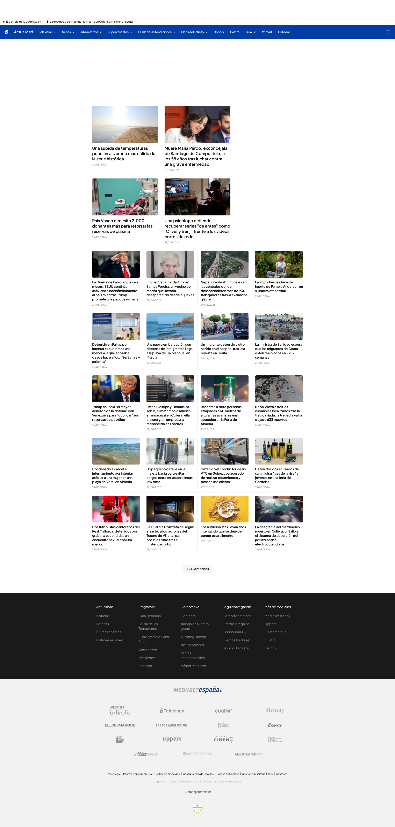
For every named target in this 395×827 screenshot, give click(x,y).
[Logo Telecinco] (171, 711)
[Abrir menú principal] (388, 32)
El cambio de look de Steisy (23, 21)
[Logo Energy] (275, 725)
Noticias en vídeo (109, 640)
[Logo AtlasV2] (146, 754)
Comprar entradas (237, 616)
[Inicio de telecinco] (6, 32)
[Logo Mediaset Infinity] (120, 711)
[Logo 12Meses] (275, 739)
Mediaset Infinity (277, 616)
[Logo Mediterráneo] (249, 754)
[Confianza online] (198, 811)
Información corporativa (137, 773)
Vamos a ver (147, 650)
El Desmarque (276, 632)
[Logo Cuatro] (223, 711)
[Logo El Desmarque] (120, 725)
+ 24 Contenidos (197, 569)
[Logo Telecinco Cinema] (223, 739)
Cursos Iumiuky (234, 632)
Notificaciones (192, 645)
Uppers (270, 624)
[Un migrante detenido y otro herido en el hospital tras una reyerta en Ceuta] (225, 326)
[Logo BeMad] (120, 739)
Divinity (270, 648)
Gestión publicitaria (253, 773)
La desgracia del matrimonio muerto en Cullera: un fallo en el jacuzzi (91, 21)
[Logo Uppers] (171, 739)
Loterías (102, 624)
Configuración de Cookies (198, 773)
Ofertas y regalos (236, 624)
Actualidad (23, 32)
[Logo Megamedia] (199, 792)
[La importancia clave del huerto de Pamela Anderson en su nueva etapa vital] (279, 264)
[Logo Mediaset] (197, 692)
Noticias (102, 616)
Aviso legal (114, 773)
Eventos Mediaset (237, 640)
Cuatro (270, 640)
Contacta (188, 616)
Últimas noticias (108, 632)
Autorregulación (193, 637)
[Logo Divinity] (275, 711)
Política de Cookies (227, 773)
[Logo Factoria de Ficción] (171, 725)
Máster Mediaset (193, 666)
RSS (270, 773)
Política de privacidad (167, 773)
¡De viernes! (147, 658)
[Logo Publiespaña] (197, 754)
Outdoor (145, 666)
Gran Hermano (149, 616)
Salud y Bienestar (236, 648)
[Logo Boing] (223, 725)
